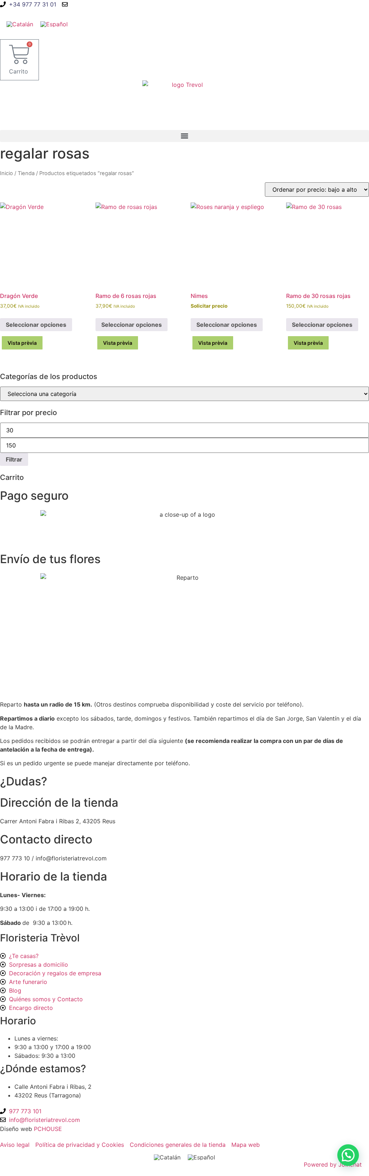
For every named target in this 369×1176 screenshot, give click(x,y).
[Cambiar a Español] (54, 24)
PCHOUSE (48, 1128)
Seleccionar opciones (36, 324)
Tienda (26, 173)
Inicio (6, 173)
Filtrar (14, 459)
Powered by (333, 1164)
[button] (184, 136)
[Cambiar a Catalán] (20, 24)
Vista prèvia (22, 343)
